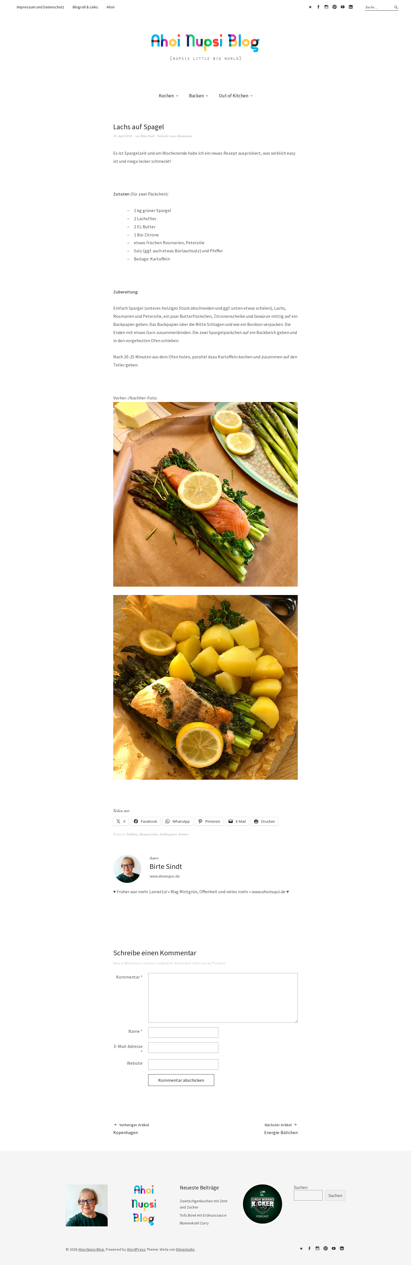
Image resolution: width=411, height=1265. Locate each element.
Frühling (132, 834)
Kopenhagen (131, 1128)
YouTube (342, 7)
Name (135, 1031)
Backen (196, 96)
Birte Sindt (148, 136)
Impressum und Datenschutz (40, 7)
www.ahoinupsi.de (165, 876)
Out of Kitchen (233, 96)
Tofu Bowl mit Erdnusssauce (203, 1215)
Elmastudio (185, 1249)
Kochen (166, 96)
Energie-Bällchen (281, 1128)
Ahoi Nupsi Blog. (91, 1249)
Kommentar (129, 977)
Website (135, 1063)
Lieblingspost (168, 834)
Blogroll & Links (85, 7)
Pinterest (334, 7)
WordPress (136, 1249)
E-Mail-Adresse (128, 1049)
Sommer (183, 834)
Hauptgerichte (149, 834)
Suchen (301, 1187)
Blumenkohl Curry (194, 1223)
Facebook (318, 7)
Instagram (326, 7)
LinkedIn (350, 7)
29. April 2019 (122, 136)
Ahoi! (111, 7)
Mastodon (310, 7)
